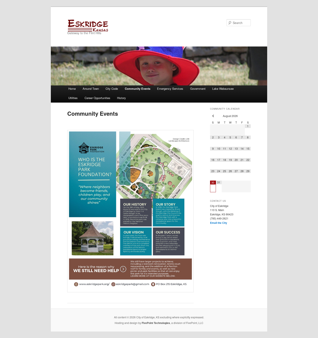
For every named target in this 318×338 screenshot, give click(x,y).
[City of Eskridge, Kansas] (129, 25)
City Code (112, 89)
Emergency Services (170, 89)
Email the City (218, 223)
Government (198, 89)
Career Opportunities (97, 98)
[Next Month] (248, 116)
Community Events (137, 89)
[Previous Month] (213, 116)
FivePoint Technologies (156, 323)
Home (72, 89)
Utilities (73, 98)
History (121, 98)
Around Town (91, 89)
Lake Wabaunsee (223, 89)
